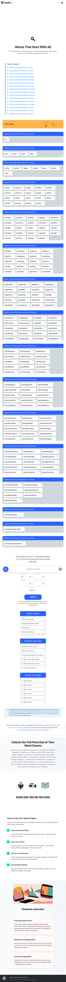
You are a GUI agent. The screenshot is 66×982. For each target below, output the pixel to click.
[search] (6, 569)
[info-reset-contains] (30, 583)
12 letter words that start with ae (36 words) (22, 95)
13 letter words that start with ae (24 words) (22, 98)
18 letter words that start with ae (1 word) (21, 114)
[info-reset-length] (44, 583)
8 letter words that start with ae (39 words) (21, 83)
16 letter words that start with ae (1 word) (21, 107)
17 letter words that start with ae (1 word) (21, 110)
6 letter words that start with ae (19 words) (21, 77)
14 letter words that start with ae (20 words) (22, 101)
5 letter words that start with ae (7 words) (21, 74)
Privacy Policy (24, 977)
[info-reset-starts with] (30, 577)
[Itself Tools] (33, 792)
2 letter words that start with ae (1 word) (21, 67)
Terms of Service (14, 977)
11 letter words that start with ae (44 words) (22, 92)
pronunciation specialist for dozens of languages (32, 730)
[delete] (60, 569)
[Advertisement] (33, 18)
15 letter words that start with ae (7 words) (21, 104)
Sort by (53, 122)
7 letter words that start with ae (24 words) (21, 80)
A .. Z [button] (55, 124)
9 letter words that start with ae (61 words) (21, 86)
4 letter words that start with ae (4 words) (21, 71)
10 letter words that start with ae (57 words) (22, 89)
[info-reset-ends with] (44, 577)
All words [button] (32, 590)
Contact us (34, 979)
